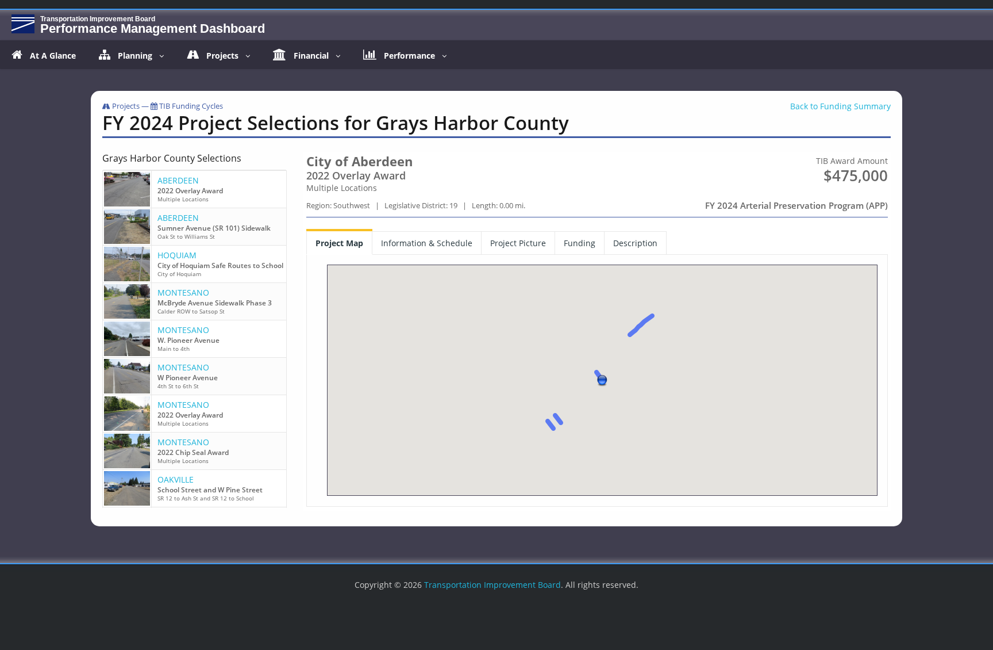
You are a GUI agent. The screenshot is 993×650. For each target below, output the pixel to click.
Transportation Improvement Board (492, 584)
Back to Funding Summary (840, 106)
